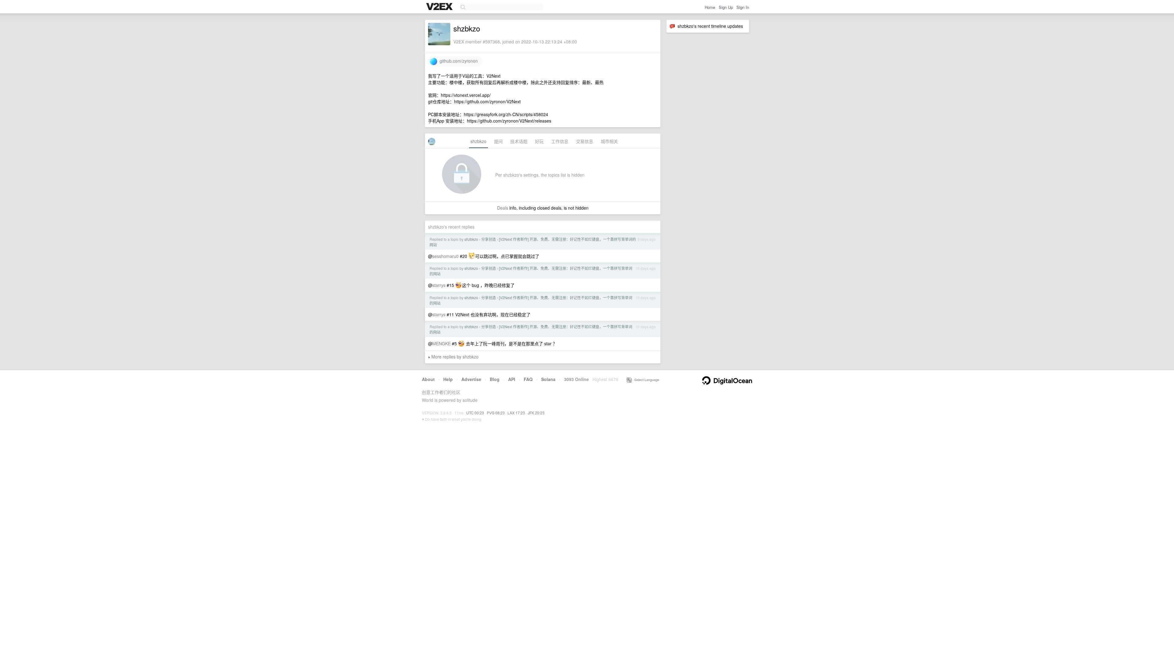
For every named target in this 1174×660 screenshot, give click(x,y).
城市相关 (609, 141)
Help (448, 379)
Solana (548, 379)
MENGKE (441, 343)
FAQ (528, 379)
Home (710, 7)
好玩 (539, 141)
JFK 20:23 (536, 412)
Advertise (471, 379)
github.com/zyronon (457, 61)
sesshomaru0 (445, 256)
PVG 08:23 (496, 412)
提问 (498, 141)
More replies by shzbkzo (454, 357)
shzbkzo (478, 141)
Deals (502, 208)
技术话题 (518, 141)
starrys (438, 285)
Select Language (645, 379)
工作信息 (559, 141)
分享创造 (488, 239)
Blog (495, 379)
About (428, 379)
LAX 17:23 (516, 412)
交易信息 (584, 141)
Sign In (743, 7)
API (511, 379)
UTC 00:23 (475, 412)
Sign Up (726, 7)
